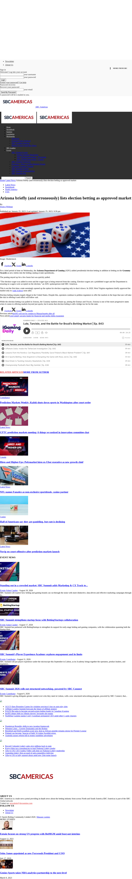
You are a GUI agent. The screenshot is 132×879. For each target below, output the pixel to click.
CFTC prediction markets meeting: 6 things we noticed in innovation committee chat (44, 432)
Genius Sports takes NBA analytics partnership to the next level (33, 872)
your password (30, 77)
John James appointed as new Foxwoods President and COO (32, 853)
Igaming (9, 132)
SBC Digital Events (20, 152)
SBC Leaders (10, 148)
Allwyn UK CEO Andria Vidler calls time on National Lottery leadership (35, 751)
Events (8, 150)
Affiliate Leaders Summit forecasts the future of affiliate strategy (31, 709)
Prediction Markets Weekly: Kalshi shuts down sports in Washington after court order (45, 402)
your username (30, 74)
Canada (3, 457)
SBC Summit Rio (19, 173)
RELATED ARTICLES (11, 372)
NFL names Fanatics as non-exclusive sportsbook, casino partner (34, 492)
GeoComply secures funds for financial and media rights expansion (36, 316)
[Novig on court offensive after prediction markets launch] (14, 544)
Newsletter (9, 61)
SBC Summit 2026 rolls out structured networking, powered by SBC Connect (41, 688)
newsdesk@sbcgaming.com (21, 803)
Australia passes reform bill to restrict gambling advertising (29, 735)
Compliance (5, 398)
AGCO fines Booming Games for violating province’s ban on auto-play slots (36, 706)
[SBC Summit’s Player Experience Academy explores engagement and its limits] (9, 649)
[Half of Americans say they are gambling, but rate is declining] (14, 514)
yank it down (17, 291)
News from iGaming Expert (25, 721)
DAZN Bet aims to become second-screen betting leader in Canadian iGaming (37, 711)
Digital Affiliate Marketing (27, 155)
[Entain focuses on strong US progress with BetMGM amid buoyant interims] (6, 829)
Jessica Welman (6, 207)
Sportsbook (10, 129)
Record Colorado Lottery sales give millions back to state (28, 746)
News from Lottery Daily (24, 741)
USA (7, 192)
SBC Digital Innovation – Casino (30, 159)
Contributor (10, 659)
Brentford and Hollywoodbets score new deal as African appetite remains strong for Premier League (45, 731)
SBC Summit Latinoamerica (23, 171)
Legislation (10, 134)
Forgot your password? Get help (13, 82)
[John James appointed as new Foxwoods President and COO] (6, 848)
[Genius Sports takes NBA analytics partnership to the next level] (6, 868)
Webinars (15, 138)
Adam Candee (12, 590)
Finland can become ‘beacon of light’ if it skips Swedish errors (30, 733)
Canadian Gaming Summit (22, 166)
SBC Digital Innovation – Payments (31, 157)
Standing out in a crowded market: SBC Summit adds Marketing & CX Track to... (44, 585)
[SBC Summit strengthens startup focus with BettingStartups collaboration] (9, 615)
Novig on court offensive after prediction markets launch (30, 551)
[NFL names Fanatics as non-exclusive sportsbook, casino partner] (14, 485)
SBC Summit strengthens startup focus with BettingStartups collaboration (39, 620)
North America (11, 189)
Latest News (11, 180)
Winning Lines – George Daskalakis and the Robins (26, 728)
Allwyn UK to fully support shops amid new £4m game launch (30, 755)
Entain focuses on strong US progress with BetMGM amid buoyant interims (40, 834)
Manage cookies (43, 817)
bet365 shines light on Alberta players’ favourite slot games (29, 713)
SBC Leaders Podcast (20, 143)
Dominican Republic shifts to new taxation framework (27, 726)
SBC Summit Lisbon (20, 169)
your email (28, 89)
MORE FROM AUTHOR (36, 372)
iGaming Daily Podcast (21, 141)
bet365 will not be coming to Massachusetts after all (34, 313)
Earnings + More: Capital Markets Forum (28, 164)
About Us (9, 65)
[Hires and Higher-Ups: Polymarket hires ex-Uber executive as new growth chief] (14, 455)
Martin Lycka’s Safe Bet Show (24, 145)
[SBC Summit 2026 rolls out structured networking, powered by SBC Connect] (9, 684)
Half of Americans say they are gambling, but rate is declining (32, 521)
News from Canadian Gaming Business (32, 701)
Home (8, 127)
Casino (3, 517)
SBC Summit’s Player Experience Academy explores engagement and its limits (41, 654)
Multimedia (10, 136)
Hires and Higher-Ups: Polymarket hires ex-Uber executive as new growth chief (41, 462)
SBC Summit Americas (21, 162)
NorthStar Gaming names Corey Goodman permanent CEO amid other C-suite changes (40, 716)
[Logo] (19, 123)
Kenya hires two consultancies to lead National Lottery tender (30, 748)
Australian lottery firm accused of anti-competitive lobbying (29, 753)
